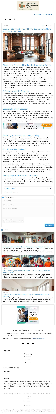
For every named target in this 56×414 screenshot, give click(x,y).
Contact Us (28, 396)
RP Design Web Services (38, 338)
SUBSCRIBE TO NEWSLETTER (43, 15)
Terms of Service (28, 401)
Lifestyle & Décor (10, 188)
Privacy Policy (28, 405)
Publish (49, 225)
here (38, 412)
